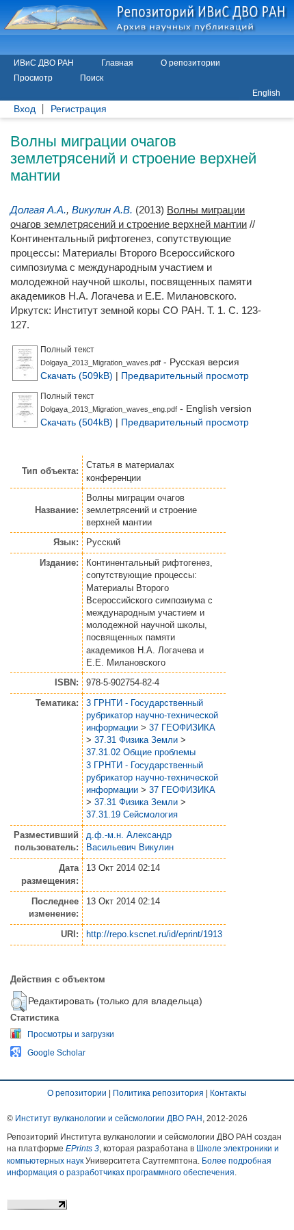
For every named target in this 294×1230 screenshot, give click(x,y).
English (266, 93)
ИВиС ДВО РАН (44, 63)
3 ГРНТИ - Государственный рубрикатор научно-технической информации (152, 715)
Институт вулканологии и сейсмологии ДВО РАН (108, 1118)
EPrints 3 (82, 1148)
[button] (19, 1001)
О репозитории (190, 63)
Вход (25, 109)
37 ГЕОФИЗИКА (182, 727)
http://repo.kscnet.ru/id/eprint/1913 (154, 934)
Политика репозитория (158, 1093)
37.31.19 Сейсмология (132, 814)
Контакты (228, 1093)
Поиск (91, 78)
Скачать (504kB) (76, 422)
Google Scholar (56, 1053)
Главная (117, 63)
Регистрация (79, 109)
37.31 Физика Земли (136, 740)
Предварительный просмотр (185, 375)
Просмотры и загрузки (70, 1034)
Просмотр (33, 78)
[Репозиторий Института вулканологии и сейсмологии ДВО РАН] (147, 17)
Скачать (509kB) (76, 375)
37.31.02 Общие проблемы (141, 752)
